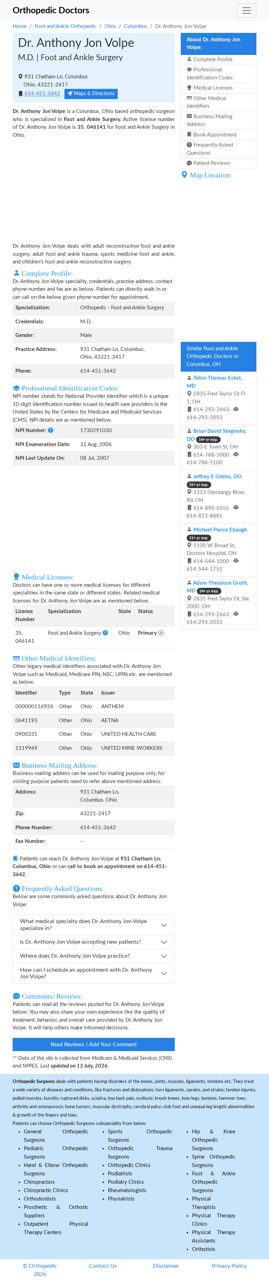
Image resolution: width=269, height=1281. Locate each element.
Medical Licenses (212, 88)
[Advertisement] (94, 190)
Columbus (135, 26)
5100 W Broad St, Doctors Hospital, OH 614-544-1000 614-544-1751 (217, 549)
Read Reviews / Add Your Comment (94, 1044)
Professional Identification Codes (210, 73)
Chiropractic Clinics (46, 1190)
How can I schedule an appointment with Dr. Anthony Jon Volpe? (86, 973)
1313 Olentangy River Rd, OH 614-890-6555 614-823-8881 (215, 496)
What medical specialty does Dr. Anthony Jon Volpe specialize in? (83, 924)
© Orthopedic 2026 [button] (40, 1270)
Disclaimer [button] (166, 1266)
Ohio (110, 26)
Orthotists (203, 1249)
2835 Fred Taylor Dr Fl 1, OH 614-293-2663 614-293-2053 (216, 397)
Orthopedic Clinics (129, 1165)
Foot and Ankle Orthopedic (65, 26)
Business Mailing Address (210, 120)
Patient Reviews (211, 163)
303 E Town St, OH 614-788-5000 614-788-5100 (217, 447)
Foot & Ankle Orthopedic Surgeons (213, 1182)
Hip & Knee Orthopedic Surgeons (213, 1140)
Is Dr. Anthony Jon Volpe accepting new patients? (80, 942)
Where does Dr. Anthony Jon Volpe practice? (75, 956)
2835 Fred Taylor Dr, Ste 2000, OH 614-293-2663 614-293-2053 (218, 602)
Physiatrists (121, 1199)
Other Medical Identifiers (206, 102)
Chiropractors (39, 1182)
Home (20, 26)
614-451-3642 (42, 94)
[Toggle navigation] (246, 10)
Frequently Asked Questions (210, 149)
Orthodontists (40, 1199)
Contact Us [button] (103, 1266)
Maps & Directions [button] (94, 93)
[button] (50, 430)
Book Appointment (214, 135)
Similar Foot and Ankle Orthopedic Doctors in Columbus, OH (212, 356)
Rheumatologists (127, 1190)
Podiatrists (120, 1173)
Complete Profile (212, 59)
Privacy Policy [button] (229, 1266)
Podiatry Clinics (126, 1182)
